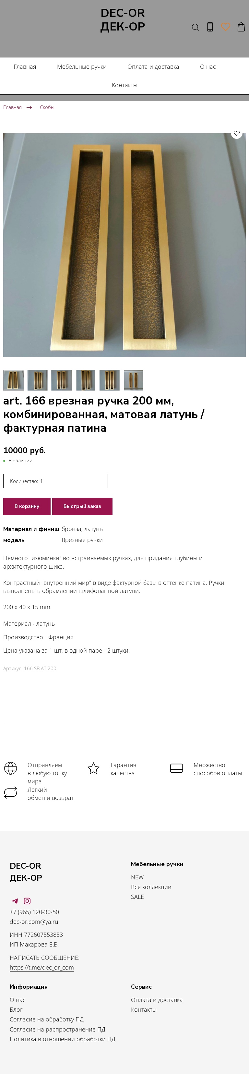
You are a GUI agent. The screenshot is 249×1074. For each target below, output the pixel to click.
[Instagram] (27, 901)
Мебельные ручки (82, 66)
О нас (208, 66)
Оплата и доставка (153, 66)
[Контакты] (210, 26)
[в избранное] (237, 133)
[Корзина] (241, 26)
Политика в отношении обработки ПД (62, 1039)
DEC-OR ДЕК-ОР (122, 20)
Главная (25, 66)
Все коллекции (151, 887)
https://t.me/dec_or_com (42, 967)
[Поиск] (195, 27)
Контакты (124, 85)
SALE (137, 896)
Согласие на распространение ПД (57, 1029)
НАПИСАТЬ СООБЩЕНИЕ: (44, 957)
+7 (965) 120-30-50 (34, 912)
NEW (137, 877)
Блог (16, 1009)
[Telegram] (15, 901)
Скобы (47, 107)
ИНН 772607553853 (36, 934)
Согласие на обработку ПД (47, 1019)
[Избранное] (225, 26)
